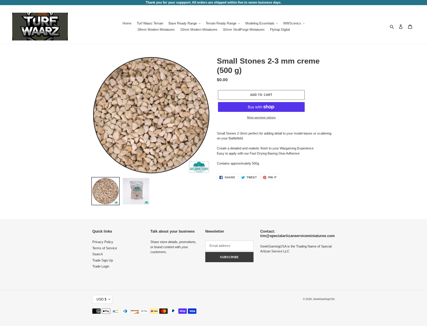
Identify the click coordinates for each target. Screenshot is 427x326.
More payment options (261, 117)
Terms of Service (104, 248)
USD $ (101, 299)
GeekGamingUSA (324, 299)
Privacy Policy (102, 242)
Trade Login (100, 266)
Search (97, 254)
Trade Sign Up (102, 260)
